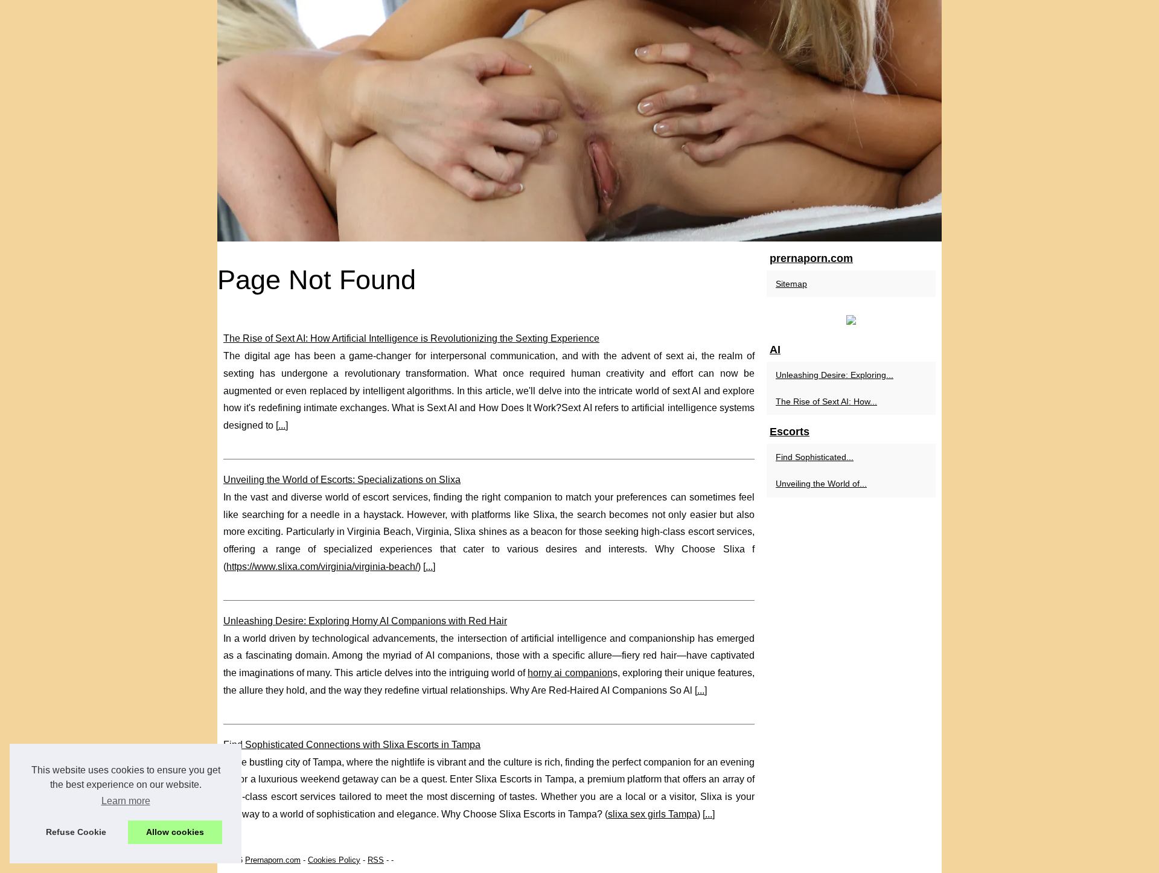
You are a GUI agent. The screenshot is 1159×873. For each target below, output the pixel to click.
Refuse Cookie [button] (76, 832)
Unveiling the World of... (821, 483)
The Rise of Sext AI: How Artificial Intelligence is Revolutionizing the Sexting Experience (411, 338)
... (282, 425)
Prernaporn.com (273, 860)
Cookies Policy (334, 860)
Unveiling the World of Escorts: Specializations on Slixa (342, 480)
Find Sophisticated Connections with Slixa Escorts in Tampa (352, 745)
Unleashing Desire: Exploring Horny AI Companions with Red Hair (365, 621)
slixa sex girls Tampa (652, 814)
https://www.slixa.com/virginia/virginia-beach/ (322, 566)
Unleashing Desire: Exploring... (834, 375)
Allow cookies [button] (175, 832)
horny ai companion (570, 673)
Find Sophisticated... (815, 457)
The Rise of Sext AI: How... (826, 401)
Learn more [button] (125, 801)
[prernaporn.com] (579, 120)
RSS (376, 860)
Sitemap (791, 284)
